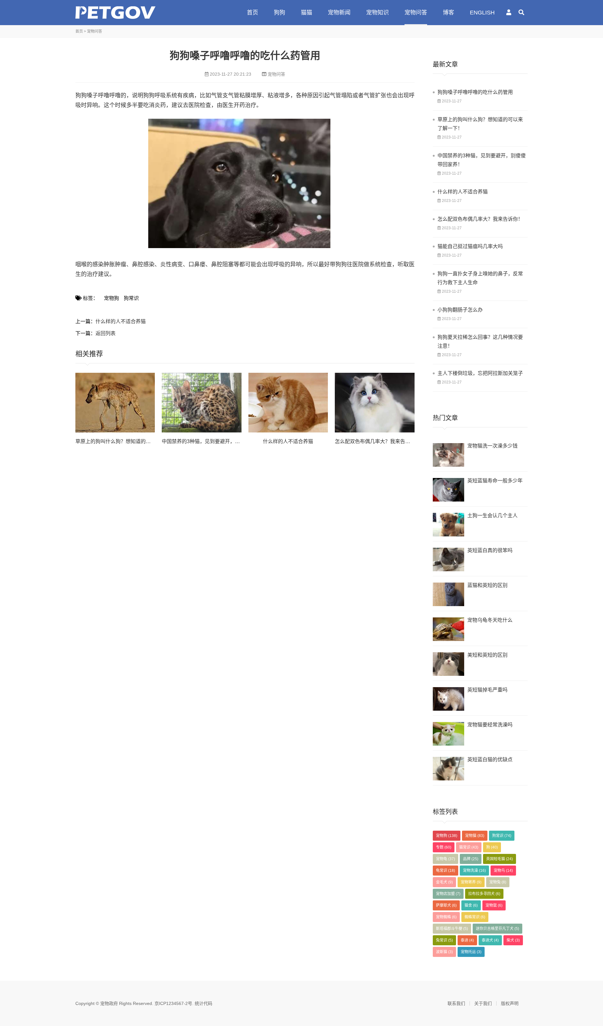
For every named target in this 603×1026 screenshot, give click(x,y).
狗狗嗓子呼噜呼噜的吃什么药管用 (475, 92)
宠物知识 (377, 12)
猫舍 (471, 905)
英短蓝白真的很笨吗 (490, 550)
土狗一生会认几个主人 (492, 515)
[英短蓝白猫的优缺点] (448, 768)
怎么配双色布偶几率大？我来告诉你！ (377, 441)
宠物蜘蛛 (446, 917)
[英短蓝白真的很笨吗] (448, 559)
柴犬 (513, 940)
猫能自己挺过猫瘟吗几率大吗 (470, 246)
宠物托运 (471, 952)
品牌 (470, 859)
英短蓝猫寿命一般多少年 (495, 480)
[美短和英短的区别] (448, 664)
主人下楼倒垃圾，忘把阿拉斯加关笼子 (480, 373)
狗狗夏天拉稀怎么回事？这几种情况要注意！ (480, 341)
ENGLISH (482, 12)
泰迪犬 (490, 940)
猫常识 (468, 847)
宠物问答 (416, 12)
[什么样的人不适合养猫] (288, 402)
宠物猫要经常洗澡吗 (490, 724)
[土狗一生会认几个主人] (448, 524)
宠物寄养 (471, 882)
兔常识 (444, 940)
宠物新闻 (339, 12)
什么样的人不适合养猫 (120, 321)
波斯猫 (444, 952)
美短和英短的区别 (487, 655)
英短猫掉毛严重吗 (487, 689)
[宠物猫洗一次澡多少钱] (448, 455)
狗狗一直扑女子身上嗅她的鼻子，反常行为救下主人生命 (480, 278)
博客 (448, 12)
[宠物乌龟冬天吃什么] (448, 629)
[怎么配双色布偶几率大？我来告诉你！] (374, 402)
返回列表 (105, 333)
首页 (252, 12)
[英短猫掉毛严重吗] (448, 699)
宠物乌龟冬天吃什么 (490, 620)
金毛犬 (444, 882)
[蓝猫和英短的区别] (448, 594)
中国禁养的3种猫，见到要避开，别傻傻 (206, 441)
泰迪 (467, 940)
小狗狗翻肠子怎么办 (460, 309)
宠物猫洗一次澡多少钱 (492, 445)
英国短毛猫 (499, 859)
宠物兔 (497, 882)
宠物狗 (111, 298)
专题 (443, 847)
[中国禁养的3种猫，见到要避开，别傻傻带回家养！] (201, 402)
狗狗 (279, 12)
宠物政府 (115, 12)
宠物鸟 (503, 870)
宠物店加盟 (448, 894)
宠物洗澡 (474, 870)
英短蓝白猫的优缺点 (490, 759)
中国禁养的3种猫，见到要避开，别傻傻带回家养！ (481, 160)
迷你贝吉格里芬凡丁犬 (497, 928)
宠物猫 (474, 835)
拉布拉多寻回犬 (484, 894)
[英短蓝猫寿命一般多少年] (448, 490)
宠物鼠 (494, 905)
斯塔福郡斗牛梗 (452, 928)
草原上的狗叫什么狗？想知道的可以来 (118, 441)
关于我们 (483, 1003)
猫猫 (306, 12)
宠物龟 (445, 859)
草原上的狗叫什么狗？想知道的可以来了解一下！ (480, 124)
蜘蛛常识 (474, 917)
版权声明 (510, 1003)
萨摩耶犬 (446, 905)
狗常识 (131, 298)
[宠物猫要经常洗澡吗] (448, 734)
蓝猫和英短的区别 (487, 585)
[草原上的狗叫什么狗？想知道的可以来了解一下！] (115, 402)
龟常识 (445, 870)
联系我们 (456, 1003)
